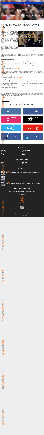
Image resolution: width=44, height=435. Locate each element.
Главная (3, 7)
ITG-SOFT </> (25, 215)
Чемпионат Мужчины (26, 150)
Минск (3, 112)
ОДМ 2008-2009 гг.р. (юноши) (3, 393)
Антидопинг (28, 15)
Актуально (5, 15)
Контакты (3, 34)
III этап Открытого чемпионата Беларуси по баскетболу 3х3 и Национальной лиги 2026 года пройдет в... (23, 183)
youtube (36, 5)
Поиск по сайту (29, 5)
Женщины (3, 235)
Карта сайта (3, 165)
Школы (3, 110)
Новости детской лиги (3, 289)
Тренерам (3, 94)
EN (42, 5)
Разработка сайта (19, 215)
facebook (32, 5)
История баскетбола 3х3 (3, 275)
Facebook (22, 197)
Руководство (24, 162)
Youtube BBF (22, 202)
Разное (3, 170)
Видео (43, 15)
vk (30, 5)
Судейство (3, 139)
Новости (3, 147)
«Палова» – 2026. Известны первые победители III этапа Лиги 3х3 (17, 177)
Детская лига (20, 15)
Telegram (22, 201)
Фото (3, 301)
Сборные (3, 177)
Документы (3, 40)
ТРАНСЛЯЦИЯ (22, 3)
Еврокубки (3, 168)
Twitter (22, 199)
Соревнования (25, 163)
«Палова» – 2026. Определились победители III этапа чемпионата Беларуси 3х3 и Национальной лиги (23, 172)
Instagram (22, 200)
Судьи (3, 145)
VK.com (22, 198)
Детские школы (12, 15)
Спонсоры (34, 15)
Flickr (22, 203)
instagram (37, 5)
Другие (3, 303)
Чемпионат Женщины (5, 151)
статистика (16, 58)
